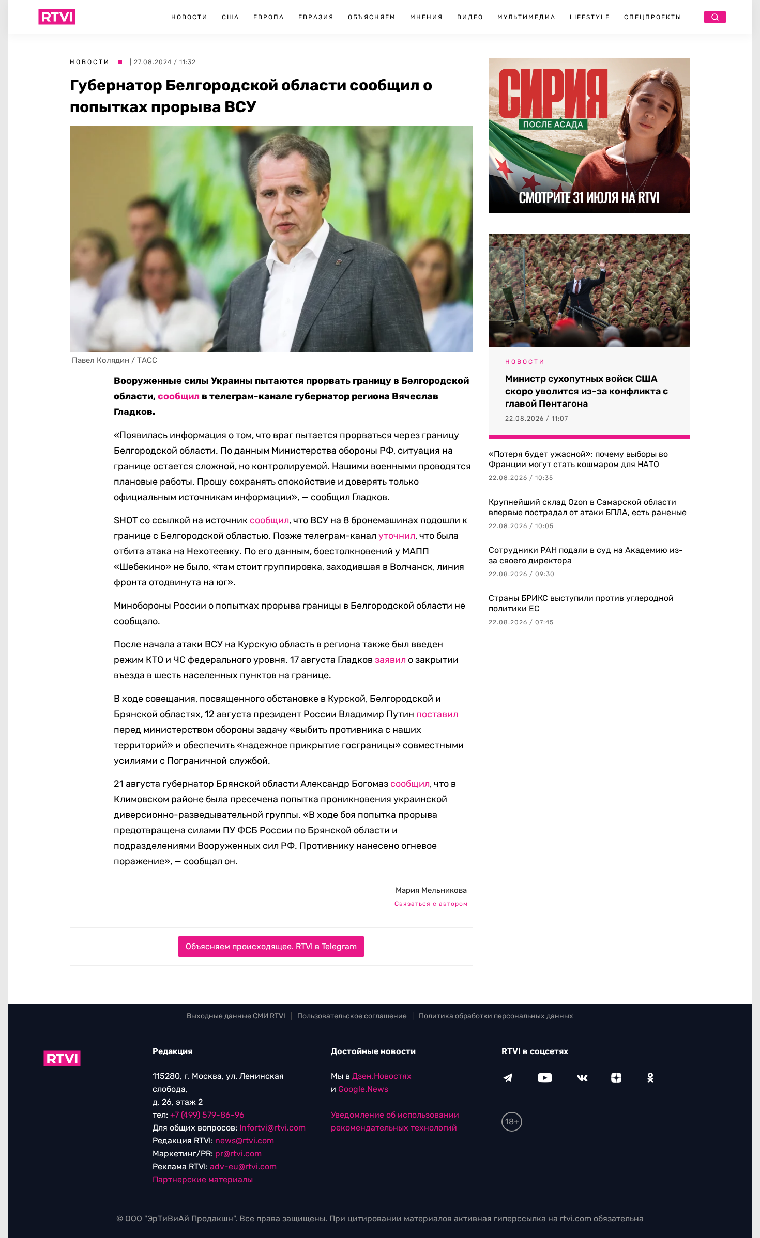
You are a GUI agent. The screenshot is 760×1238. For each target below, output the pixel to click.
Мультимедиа (526, 17)
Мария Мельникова (431, 890)
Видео (470, 17)
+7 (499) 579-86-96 (207, 1115)
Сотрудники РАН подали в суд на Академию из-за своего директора (586, 555)
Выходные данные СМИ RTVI (236, 1016)
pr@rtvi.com (238, 1153)
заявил (390, 660)
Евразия (316, 17)
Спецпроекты (653, 17)
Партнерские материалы (203, 1179)
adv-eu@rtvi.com (243, 1166)
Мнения (426, 17)
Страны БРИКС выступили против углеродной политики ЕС (581, 603)
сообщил (179, 396)
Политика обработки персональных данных (496, 1016)
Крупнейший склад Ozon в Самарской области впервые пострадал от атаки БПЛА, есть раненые (588, 507)
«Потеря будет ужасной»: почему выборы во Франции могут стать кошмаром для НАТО (578, 459)
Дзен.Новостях (382, 1076)
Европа (268, 17)
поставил (437, 714)
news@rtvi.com (244, 1141)
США (230, 17)
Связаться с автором (431, 903)
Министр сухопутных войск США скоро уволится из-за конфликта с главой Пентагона (586, 391)
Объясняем (372, 17)
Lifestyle (590, 17)
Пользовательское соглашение (352, 1016)
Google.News (363, 1089)
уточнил (396, 535)
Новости (189, 17)
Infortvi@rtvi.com (272, 1128)
